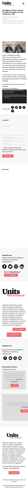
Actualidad (11, 18)
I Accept (15, 385)
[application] (14, 96)
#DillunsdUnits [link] (13, 69)
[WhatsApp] (20, 107)
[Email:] (12, 111)
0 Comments (5, 19)
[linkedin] (22, 266)
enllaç (11, 84)
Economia (14, 22)
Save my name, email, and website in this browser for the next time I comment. (13, 150)
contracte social (6, 22)
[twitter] (10, 266)
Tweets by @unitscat (9, 369)
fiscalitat (10, 23)
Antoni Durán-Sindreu (19, 20)
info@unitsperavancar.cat (16, 487)
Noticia (17, 18)
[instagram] (16, 266)
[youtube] (20, 358)
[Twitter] (16, 107)
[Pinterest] (24, 107)
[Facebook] (12, 107)
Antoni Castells (9, 20)
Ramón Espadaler (18, 23)
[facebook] (4, 266)
